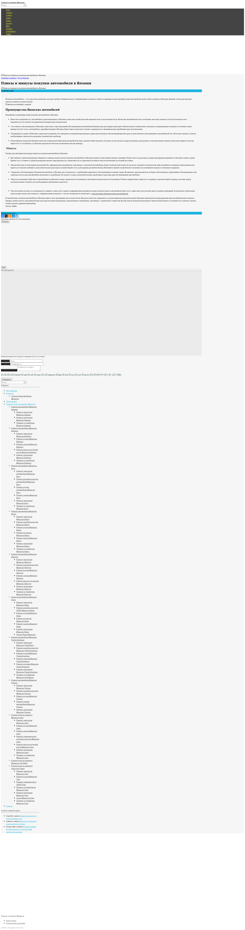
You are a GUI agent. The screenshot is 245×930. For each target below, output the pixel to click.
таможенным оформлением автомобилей (109, 193)
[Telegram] (16, 216)
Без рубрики (23, 78)
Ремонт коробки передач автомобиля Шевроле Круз (27, 482)
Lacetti (9, 23)
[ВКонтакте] (2, 216)
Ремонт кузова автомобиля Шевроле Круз (25, 490)
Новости (10, 393)
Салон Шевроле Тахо (25, 798)
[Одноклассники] (9, 216)
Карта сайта (11, 920)
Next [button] (3, 267)
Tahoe (8, 34)
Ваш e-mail (5, 364)
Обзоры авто (11, 401)
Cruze (8, 18)
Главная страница (9, 78)
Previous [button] (5, 222)
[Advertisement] (122, 55)
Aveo (8, 10)
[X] (6, 216)
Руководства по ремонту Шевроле (20, 404)
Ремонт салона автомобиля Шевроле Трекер (25, 704)
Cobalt (9, 15)
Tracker (9, 28)
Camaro (9, 12)
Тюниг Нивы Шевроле (26, 634)
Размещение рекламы (15, 923)
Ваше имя (5, 361)
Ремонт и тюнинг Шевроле (13, 2)
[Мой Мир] (13, 216)
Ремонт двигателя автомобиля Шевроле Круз (25, 474)
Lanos (8, 20)
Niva (8, 26)
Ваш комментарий (9, 370)
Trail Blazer (11, 31)
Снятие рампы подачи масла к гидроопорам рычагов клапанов (21, 829)
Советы (9, 806)
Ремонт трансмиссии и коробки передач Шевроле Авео (27, 739)
